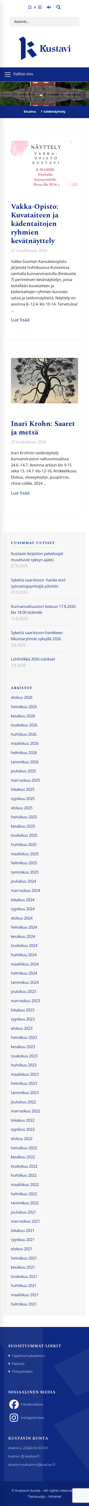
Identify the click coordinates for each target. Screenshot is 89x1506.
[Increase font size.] (39, 7)
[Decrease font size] (29, 7)
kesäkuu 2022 (23, 1157)
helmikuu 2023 (24, 1083)
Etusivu (30, 111)
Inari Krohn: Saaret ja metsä (43, 428)
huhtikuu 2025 (24, 844)
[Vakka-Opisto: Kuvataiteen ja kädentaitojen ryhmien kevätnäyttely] (44, 143)
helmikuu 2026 (24, 752)
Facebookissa (32, 1404)
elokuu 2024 (22, 918)
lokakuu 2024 (22, 899)
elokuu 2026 (22, 697)
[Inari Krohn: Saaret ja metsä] (44, 360)
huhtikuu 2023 (24, 1065)
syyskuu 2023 (23, 1019)
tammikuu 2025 (25, 872)
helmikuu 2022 (24, 1193)
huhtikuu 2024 (24, 954)
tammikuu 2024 (25, 982)
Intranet (54, 1496)
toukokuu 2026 (24, 725)
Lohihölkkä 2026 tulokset (33, 659)
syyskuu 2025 (23, 798)
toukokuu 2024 (24, 945)
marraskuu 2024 (25, 890)
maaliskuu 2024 (25, 964)
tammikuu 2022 (25, 1203)
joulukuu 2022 (23, 1102)
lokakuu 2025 (22, 789)
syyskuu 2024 (23, 908)
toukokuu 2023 (24, 1056)
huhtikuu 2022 (24, 1175)
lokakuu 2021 (22, 1230)
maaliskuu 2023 (25, 1074)
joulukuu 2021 (23, 1212)
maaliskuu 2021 (25, 1294)
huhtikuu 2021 (24, 1285)
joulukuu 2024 (23, 881)
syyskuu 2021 (23, 1239)
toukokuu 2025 (24, 835)
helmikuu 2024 (24, 973)
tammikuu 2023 (25, 1092)
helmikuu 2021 (24, 1304)
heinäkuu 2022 (24, 1148)
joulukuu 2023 (23, 991)
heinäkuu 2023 (24, 1037)
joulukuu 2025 (23, 771)
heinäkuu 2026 (24, 706)
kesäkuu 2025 (23, 826)
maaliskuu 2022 (25, 1184)
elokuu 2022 (22, 1138)
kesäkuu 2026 (23, 716)
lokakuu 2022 (22, 1120)
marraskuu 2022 (25, 1111)
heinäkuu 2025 (24, 817)
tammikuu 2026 (25, 762)
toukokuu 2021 (24, 1276)
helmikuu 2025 (24, 863)
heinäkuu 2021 (24, 1258)
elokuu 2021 (22, 1248)
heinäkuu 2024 (24, 927)
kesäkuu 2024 (23, 936)
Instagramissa (32, 1418)
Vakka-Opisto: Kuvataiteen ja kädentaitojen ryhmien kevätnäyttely (34, 223)
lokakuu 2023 (22, 1010)
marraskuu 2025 (25, 780)
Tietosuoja (36, 1496)
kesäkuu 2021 (23, 1267)
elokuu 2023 (22, 1028)
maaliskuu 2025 (25, 853)
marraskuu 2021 (25, 1221)
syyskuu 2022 (23, 1129)
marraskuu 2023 (25, 1000)
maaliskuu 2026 (25, 743)
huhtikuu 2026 (24, 734)
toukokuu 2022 (24, 1166)
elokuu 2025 (22, 808)
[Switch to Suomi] (49, 7)
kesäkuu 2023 (23, 1046)
